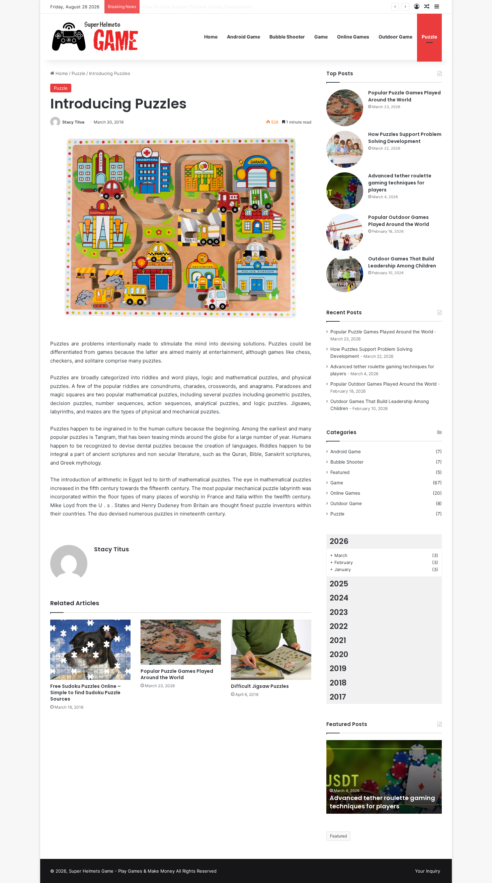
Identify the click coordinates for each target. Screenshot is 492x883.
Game (321, 36)
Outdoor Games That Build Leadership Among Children (402, 262)
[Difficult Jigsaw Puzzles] (271, 650)
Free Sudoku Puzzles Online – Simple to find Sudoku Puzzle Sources (85, 692)
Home (211, 36)
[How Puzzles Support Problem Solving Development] (344, 149)
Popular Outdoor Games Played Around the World (398, 221)
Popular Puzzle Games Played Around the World (177, 674)
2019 (338, 668)
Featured (339, 472)
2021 (338, 640)
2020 (339, 654)
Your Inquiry (427, 871)
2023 (339, 612)
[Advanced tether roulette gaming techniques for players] (344, 190)
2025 (339, 583)
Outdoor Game (395, 36)
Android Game (243, 36)
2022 (339, 626)
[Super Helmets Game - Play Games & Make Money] (110, 36)
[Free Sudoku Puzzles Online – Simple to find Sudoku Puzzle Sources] (90, 650)
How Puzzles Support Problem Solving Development (404, 138)
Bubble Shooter (287, 36)
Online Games (353, 36)
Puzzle (429, 36)
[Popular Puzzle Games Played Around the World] (181, 642)
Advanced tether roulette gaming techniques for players (202, 6)
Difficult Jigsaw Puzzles (260, 686)
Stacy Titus (73, 122)
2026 (339, 541)
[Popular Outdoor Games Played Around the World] (344, 232)
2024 (339, 597)
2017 (338, 697)
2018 (338, 682)
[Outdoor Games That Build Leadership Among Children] (344, 273)
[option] (384, 777)
